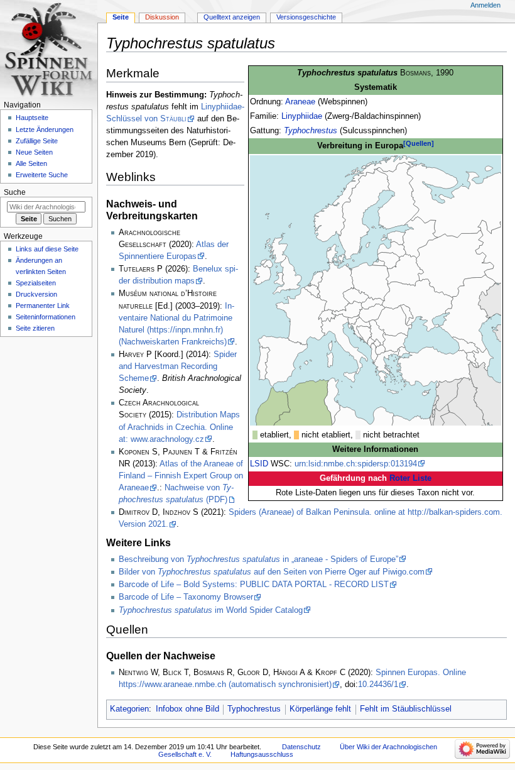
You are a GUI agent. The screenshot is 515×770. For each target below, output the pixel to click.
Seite (120, 17)
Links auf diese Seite (47, 249)
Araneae (300, 101)
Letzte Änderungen (44, 129)
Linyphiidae (301, 116)
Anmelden (485, 5)
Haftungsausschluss (261, 754)
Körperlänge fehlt (320, 709)
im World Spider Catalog (211, 610)
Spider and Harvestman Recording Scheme (178, 366)
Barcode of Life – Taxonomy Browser (186, 597)
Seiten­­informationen (45, 317)
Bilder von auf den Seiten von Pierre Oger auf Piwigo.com (272, 572)
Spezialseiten (36, 283)
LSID (259, 463)
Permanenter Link (43, 305)
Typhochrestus (310, 130)
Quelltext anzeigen (231, 17)
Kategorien (129, 709)
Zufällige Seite (37, 141)
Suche (15, 192)
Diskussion (162, 17)
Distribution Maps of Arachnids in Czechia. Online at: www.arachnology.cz (179, 426)
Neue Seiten (34, 152)
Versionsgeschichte (306, 17)
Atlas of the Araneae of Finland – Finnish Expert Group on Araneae (181, 475)
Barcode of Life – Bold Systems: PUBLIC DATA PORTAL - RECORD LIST (254, 584)
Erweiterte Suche (42, 175)
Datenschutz (301, 747)
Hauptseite (32, 117)
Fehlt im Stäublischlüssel (406, 709)
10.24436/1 (378, 684)
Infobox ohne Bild (187, 709)
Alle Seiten (31, 163)
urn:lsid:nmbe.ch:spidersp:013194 (356, 463)
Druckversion (36, 294)
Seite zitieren (35, 328)
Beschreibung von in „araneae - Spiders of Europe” (258, 559)
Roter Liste (410, 478)
